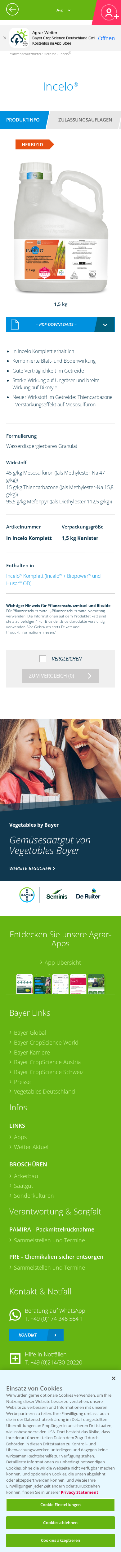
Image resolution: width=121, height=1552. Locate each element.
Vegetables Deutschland (44, 1091)
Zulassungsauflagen (85, 120)
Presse (22, 1082)
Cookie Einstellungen (60, 1504)
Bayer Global (30, 1032)
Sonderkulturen (34, 1195)
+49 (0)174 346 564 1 (56, 1318)
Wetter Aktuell (32, 1147)
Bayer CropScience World (46, 1042)
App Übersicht (63, 962)
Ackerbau (26, 1176)
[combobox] (60, 324)
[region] (60, 1461)
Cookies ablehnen (60, 1522)
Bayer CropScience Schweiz (48, 1072)
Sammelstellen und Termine (49, 1240)
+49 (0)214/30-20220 (56, 1362)
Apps (20, 1137)
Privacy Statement (79, 1492)
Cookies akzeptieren (60, 1540)
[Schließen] (5, 38)
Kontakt (28, 1335)
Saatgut (23, 1185)
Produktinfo (23, 120)
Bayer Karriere (32, 1052)
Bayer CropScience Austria (47, 1062)
